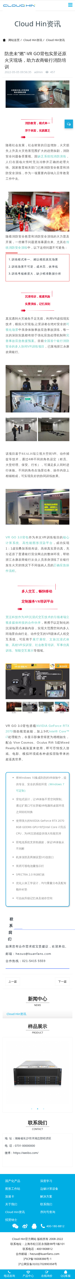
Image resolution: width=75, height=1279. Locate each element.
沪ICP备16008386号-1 (37, 1259)
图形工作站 (12, 1189)
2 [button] (38, 1109)
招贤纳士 (11, 1220)
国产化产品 (12, 1181)
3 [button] (44, 1109)
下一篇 (62, 981)
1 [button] (32, 1109)
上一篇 (12, 981)
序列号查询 (47, 1212)
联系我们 (46, 1204)
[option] (37, 1072)
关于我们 (11, 1204)
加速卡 (9, 1196)
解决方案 (46, 1196)
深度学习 (46, 1181)
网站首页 (14, 40)
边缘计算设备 (49, 1189)
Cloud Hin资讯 (32, 40)
